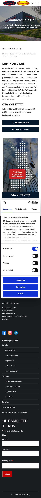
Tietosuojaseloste (8, 407)
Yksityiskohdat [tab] (21, 209)
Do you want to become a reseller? (14, 412)
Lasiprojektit (9, 360)
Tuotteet (5, 376)
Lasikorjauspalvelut (11, 355)
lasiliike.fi (5, 319)
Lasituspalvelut (10, 366)
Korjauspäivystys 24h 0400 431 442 (14, 316)
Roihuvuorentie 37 (9, 308)
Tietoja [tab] (34, 209)
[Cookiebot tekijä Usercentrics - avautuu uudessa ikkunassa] (28, 202)
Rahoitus (5, 402)
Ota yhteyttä (20, 195)
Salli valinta (20, 287)
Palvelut (5, 345)
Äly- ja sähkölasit (10, 391)
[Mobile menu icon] (37, 3)
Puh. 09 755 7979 (8, 313)
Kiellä (20, 294)
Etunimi (5, 439)
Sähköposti (7, 460)
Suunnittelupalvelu (11, 371)
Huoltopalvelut (10, 350)
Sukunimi (6, 449)
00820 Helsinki (7, 310)
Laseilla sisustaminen (12, 386)
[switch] (35, 256)
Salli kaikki (20, 280)
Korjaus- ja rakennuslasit (13, 381)
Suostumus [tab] (7, 209)
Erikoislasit (8, 397)
